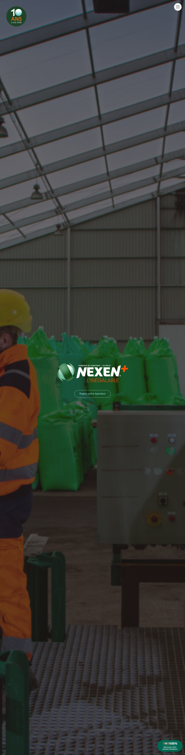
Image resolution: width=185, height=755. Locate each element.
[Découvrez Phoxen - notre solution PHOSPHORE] (169, 746)
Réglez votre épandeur (93, 394)
